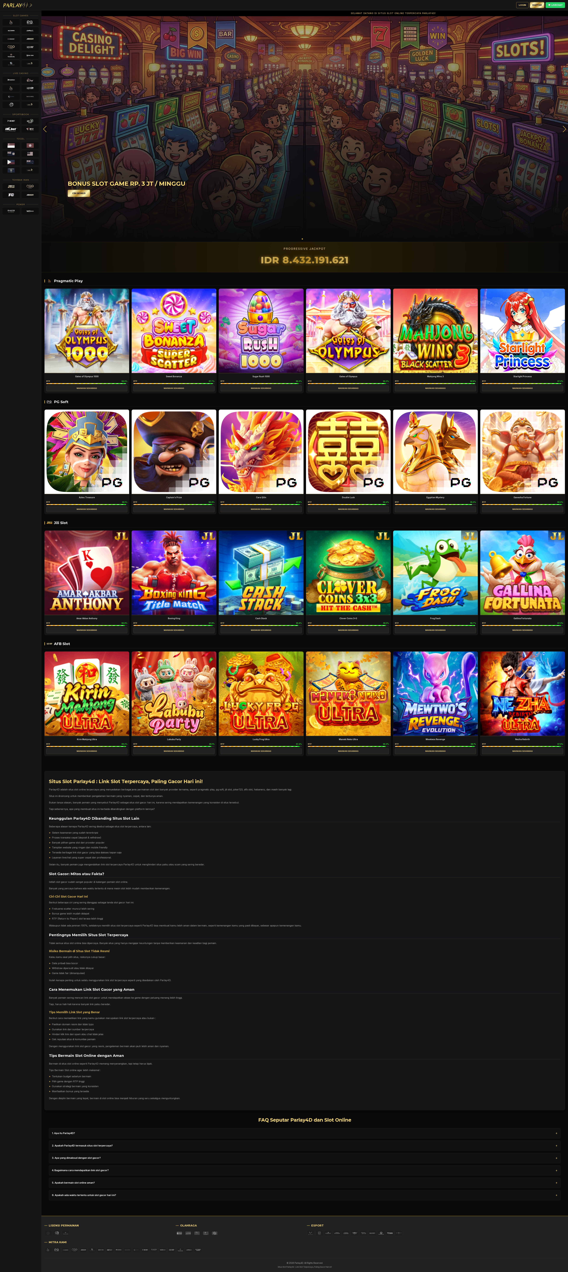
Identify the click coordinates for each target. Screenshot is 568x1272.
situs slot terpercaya (125, 826)
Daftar (537, 5)
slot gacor (61, 881)
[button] (565, 129)
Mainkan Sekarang (87, 388)
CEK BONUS (78, 193)
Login (522, 5)
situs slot (73, 789)
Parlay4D (147, 925)
